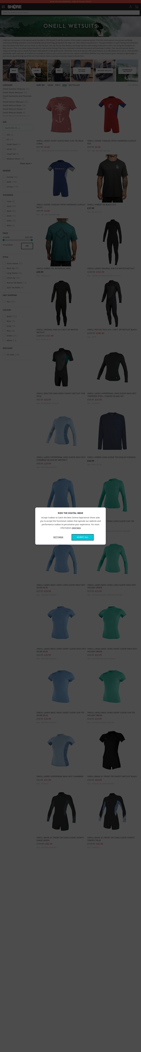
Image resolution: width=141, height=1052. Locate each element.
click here (76, 528)
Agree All (82, 537)
